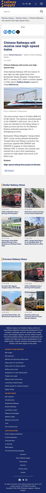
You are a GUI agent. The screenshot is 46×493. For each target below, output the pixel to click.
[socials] (19, 479)
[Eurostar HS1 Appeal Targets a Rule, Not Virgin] (11, 272)
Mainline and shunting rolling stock (16, 359)
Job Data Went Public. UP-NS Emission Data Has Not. (11, 315)
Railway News (21, 18)
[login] (36, 4)
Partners (23, 465)
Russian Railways (10, 406)
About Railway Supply (23, 458)
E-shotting (8, 444)
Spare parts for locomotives (14, 363)
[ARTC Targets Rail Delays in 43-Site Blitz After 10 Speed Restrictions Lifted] (34, 227)
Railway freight (10, 417)
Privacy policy (23, 469)
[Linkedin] (9, 32)
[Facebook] (5, 32)
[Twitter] (18, 32)
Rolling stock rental (11, 369)
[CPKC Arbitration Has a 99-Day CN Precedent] (11, 198)
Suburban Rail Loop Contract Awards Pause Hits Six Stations (33, 316)
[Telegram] (14, 32)
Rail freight (8, 352)
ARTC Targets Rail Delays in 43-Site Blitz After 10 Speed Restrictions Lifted (34, 242)
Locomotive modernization (14, 383)
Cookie (23, 472)
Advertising (23, 461)
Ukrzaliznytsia (9, 400)
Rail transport (9, 171)
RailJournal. (14, 84)
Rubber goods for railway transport (16, 386)
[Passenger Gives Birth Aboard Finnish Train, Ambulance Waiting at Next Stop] (11, 227)
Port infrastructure (11, 426)
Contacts (23, 454)
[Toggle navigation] (41, 3)
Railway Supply (8, 18)
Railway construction (12, 420)
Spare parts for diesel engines (15, 366)
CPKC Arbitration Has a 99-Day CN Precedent (10, 212)
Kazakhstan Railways (12, 403)
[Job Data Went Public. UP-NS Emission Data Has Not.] (11, 301)
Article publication (11, 437)
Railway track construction (14, 379)
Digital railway (9, 389)
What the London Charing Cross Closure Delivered (34, 212)
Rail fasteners (9, 356)
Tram (6, 423)
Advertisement (10, 440)
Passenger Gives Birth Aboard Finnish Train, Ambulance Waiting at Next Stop (11, 243)
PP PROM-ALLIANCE (29, 486)
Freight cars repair (11, 376)
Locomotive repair (11, 410)
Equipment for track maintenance (16, 372)
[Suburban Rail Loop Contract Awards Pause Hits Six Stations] (34, 301)
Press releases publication (14, 434)
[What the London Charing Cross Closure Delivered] (34, 198)
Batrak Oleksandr (15, 55)
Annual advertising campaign (14, 450)
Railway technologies (12, 413)
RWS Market (9, 447)
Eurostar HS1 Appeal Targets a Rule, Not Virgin (11, 287)
